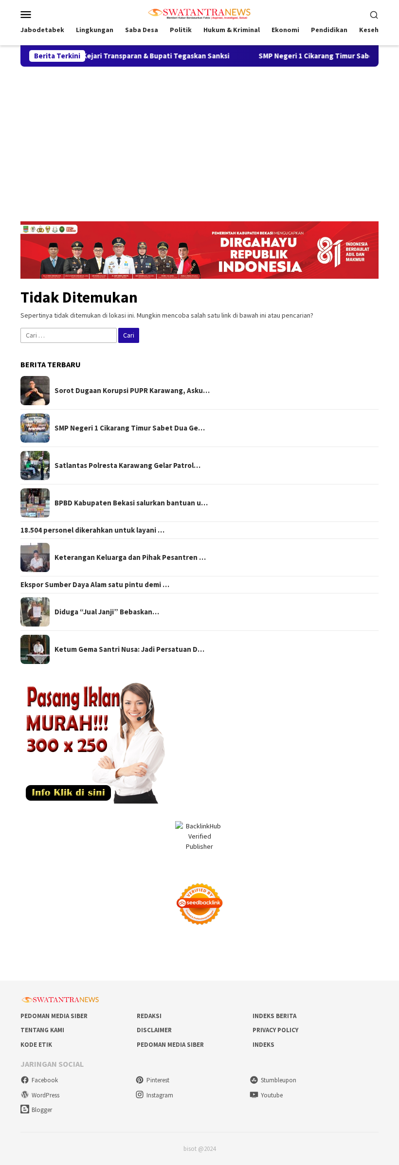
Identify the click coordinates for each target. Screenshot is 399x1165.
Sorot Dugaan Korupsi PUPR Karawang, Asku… (132, 390)
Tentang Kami (42, 1030)
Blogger (42, 1110)
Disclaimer (154, 1030)
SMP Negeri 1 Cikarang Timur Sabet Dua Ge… (129, 428)
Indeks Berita (274, 1016)
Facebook (45, 1080)
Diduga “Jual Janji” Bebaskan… (106, 612)
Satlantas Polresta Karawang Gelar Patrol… (127, 465)
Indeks (263, 1044)
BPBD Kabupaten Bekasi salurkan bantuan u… (131, 503)
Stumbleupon (278, 1080)
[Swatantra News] (199, 13)
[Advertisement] (199, 140)
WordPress (45, 1095)
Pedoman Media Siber (54, 1016)
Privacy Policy (275, 1030)
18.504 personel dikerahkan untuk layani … (92, 530)
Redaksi (149, 1016)
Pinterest (157, 1080)
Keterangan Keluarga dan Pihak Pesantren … (130, 557)
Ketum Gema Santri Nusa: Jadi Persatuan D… (129, 649)
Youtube (272, 1095)
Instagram (159, 1095)
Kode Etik (36, 1044)
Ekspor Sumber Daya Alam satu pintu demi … (94, 584)
